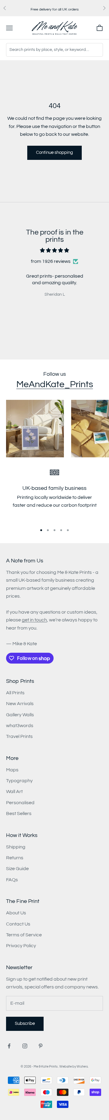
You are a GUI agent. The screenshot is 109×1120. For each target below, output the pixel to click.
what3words (19, 725)
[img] (54, 250)
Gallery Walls (20, 714)
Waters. (82, 1066)
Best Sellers (18, 813)
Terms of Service (24, 934)
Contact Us (18, 924)
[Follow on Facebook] (9, 1046)
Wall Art (14, 791)
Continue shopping (54, 152)
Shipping (15, 847)
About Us (16, 912)
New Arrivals (20, 703)
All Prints (15, 692)
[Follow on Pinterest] (41, 1046)
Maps (12, 769)
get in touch (34, 620)
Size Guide (17, 868)
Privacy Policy (21, 945)
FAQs (12, 879)
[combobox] (54, 50)
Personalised (20, 802)
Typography (19, 780)
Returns (14, 857)
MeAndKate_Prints (54, 384)
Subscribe (25, 1023)
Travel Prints (19, 736)
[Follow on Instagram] (25, 1046)
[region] (54, 494)
